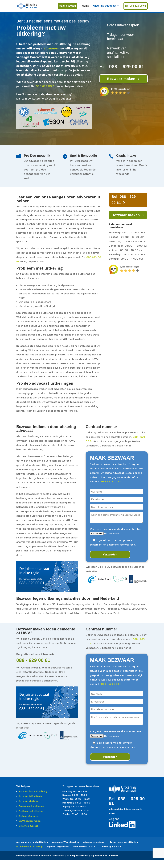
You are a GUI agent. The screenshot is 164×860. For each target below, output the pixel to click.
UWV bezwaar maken (30, 820)
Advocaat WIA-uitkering (31, 796)
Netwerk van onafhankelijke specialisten (118, 52)
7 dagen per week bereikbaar (121, 37)
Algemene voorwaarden (105, 855)
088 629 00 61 (46, 86)
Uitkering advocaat (104, 6)
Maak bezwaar (67, 5)
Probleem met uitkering (31, 811)
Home (85, 6)
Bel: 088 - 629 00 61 (123, 200)
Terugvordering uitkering (31, 806)
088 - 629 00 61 (33, 660)
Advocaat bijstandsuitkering (33, 791)
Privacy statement (77, 855)
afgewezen (51, 48)
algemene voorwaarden (121, 544)
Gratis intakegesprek (123, 25)
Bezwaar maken (121, 79)
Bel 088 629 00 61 (135, 5)
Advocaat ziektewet (29, 801)
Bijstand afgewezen (29, 816)
